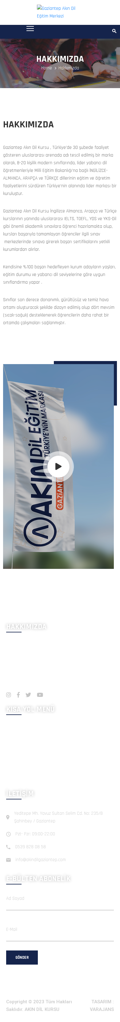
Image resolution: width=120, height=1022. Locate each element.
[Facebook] (18, 695)
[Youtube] (40, 695)
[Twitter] (28, 695)
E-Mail (11, 929)
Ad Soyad (15, 898)
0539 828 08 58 (30, 847)
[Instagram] (8, 695)
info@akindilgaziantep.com (40, 860)
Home (46, 68)
